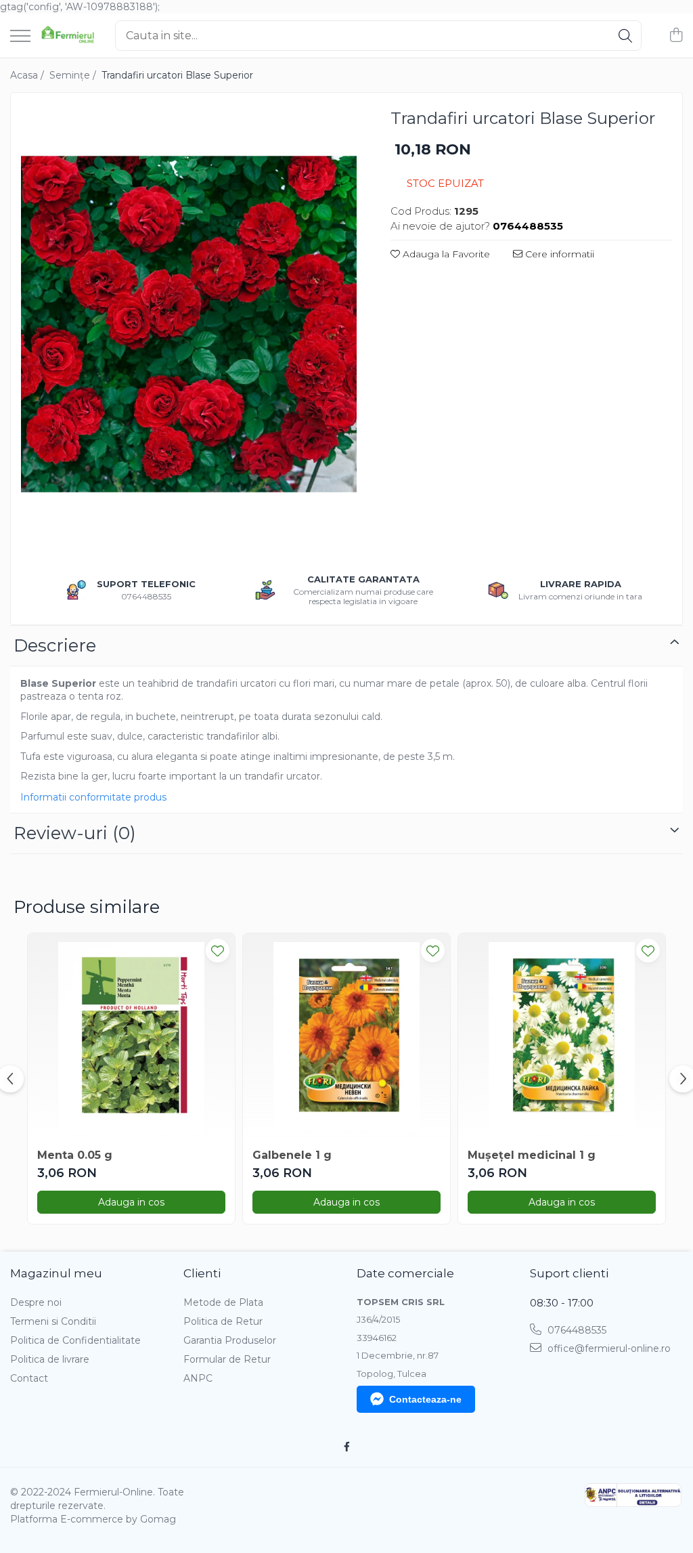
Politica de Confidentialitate (75, 1340)
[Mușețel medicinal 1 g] (561, 1037)
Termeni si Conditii (53, 1321)
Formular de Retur (227, 1359)
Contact (29, 1378)
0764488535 (575, 1330)
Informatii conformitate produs (93, 797)
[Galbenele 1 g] (346, 1037)
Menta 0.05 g (74, 1155)
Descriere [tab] (55, 645)
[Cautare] (625, 35)
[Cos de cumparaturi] (676, 35)
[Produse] (20, 37)
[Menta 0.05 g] (131, 1037)
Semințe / (74, 75)
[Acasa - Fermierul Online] (68, 35)
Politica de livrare (49, 1359)
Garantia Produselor (229, 1340)
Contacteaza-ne (425, 1399)
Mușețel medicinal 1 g (532, 1155)
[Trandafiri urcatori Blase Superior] (189, 324)
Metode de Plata (223, 1302)
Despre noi (36, 1302)
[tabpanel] (189, 324)
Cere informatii (558, 254)
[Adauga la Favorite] (217, 950)
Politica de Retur (223, 1321)
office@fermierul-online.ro (608, 1348)
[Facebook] (346, 1446)
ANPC (198, 1378)
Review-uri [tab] (75, 833)
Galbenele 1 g (292, 1155)
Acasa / (28, 75)
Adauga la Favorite (445, 254)
